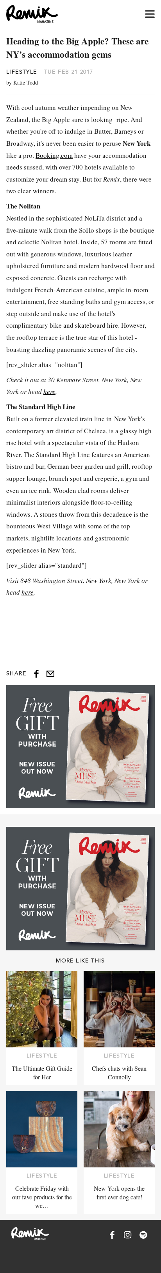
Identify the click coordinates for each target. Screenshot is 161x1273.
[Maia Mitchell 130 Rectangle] (80, 747)
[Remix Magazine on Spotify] (143, 1235)
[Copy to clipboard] (50, 674)
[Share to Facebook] (36, 674)
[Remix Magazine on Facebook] (112, 1235)
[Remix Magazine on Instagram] (128, 1235)
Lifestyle (21, 71)
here (49, 391)
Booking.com (54, 155)
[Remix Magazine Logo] (32, 14)
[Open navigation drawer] (150, 14)
